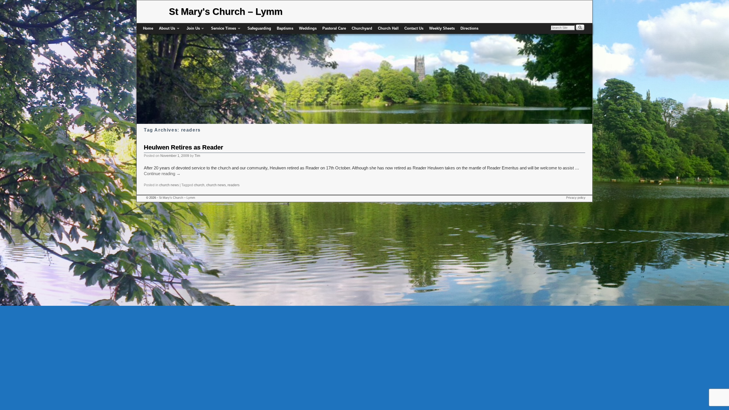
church (199, 185)
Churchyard (362, 28)
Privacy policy (575, 197)
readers (233, 185)
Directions (469, 28)
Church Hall (388, 28)
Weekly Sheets (442, 28)
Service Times (222, 30)
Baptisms (285, 28)
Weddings (308, 28)
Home (148, 28)
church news (169, 185)
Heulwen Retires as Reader (183, 147)
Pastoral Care (334, 28)
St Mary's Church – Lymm (225, 11)
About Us (165, 30)
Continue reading (162, 173)
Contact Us (413, 28)
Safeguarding (259, 28)
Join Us (192, 30)
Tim (197, 155)
